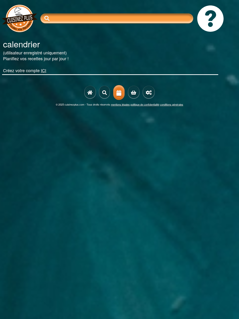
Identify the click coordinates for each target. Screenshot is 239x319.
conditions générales (171, 104)
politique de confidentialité (144, 104)
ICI (43, 70)
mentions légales (120, 104)
